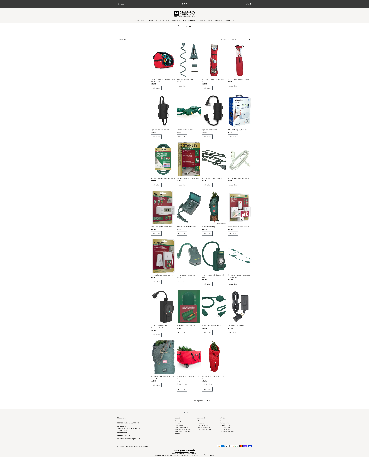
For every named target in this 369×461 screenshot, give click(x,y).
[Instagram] (184, 4)
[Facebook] (182, 4)
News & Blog (179, 425)
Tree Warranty (225, 429)
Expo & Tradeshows (181, 452)
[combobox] (139, 4)
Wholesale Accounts (204, 427)
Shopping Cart (202, 423)
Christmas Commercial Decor (182, 455)
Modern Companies (181, 427)
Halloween (164, 21)
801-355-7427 (126, 436)
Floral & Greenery (189, 21)
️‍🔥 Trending (139, 21)
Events (192, 452)
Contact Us (178, 423)
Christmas (152, 21)
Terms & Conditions (227, 432)
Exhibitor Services (178, 454)
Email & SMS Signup (204, 429)
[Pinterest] (186, 4)
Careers (177, 434)
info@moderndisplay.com (131, 439)
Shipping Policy (225, 425)
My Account (201, 421)
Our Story (178, 421)
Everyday (175, 21)
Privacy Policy (225, 421)
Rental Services (191, 454)
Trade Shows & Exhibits (182, 429)
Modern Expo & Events (182, 432)
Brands (218, 21)
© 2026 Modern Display (125, 446)
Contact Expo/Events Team (204, 455)
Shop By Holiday (205, 21)
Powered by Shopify (141, 446)
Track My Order (202, 425)
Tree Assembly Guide (227, 427)
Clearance (229, 21)
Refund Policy (224, 423)
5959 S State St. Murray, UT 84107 (128, 423)
